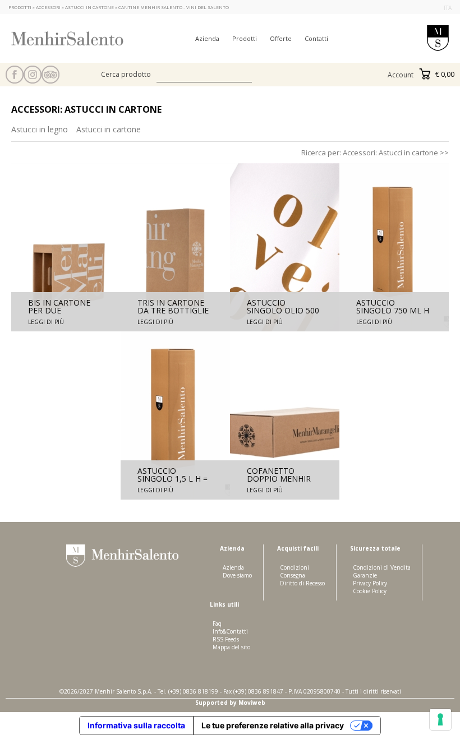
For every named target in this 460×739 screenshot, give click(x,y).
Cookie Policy (370, 591)
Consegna (292, 575)
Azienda (207, 38)
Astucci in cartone (108, 129)
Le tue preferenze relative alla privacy (272, 725)
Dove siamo (237, 575)
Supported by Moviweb (230, 702)
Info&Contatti (230, 631)
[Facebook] (15, 75)
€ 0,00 (444, 74)
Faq (217, 623)
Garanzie (365, 575)
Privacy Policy (370, 583)
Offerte (281, 38)
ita (448, 8)
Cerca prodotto (126, 74)
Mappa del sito (231, 647)
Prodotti (244, 38)
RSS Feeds (226, 639)
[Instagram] (33, 75)
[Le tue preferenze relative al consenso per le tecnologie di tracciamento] (440, 719)
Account (400, 75)
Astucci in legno (39, 129)
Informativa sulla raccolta (136, 725)
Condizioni (294, 567)
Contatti (316, 38)
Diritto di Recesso (302, 583)
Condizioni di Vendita (382, 567)
